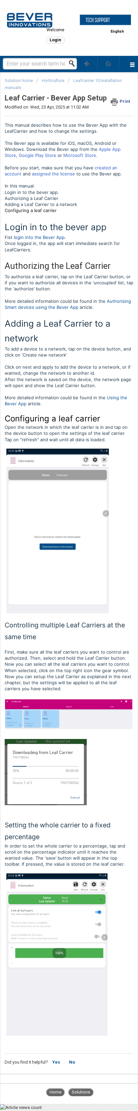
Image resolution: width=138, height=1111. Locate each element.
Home (55, 1092)
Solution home (19, 80)
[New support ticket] (87, 63)
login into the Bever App (39, 237)
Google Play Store (37, 155)
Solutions (81, 1092)
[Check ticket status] (108, 63)
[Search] (74, 63)
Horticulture (53, 80)
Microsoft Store (79, 155)
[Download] (56, 566)
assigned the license (53, 173)
